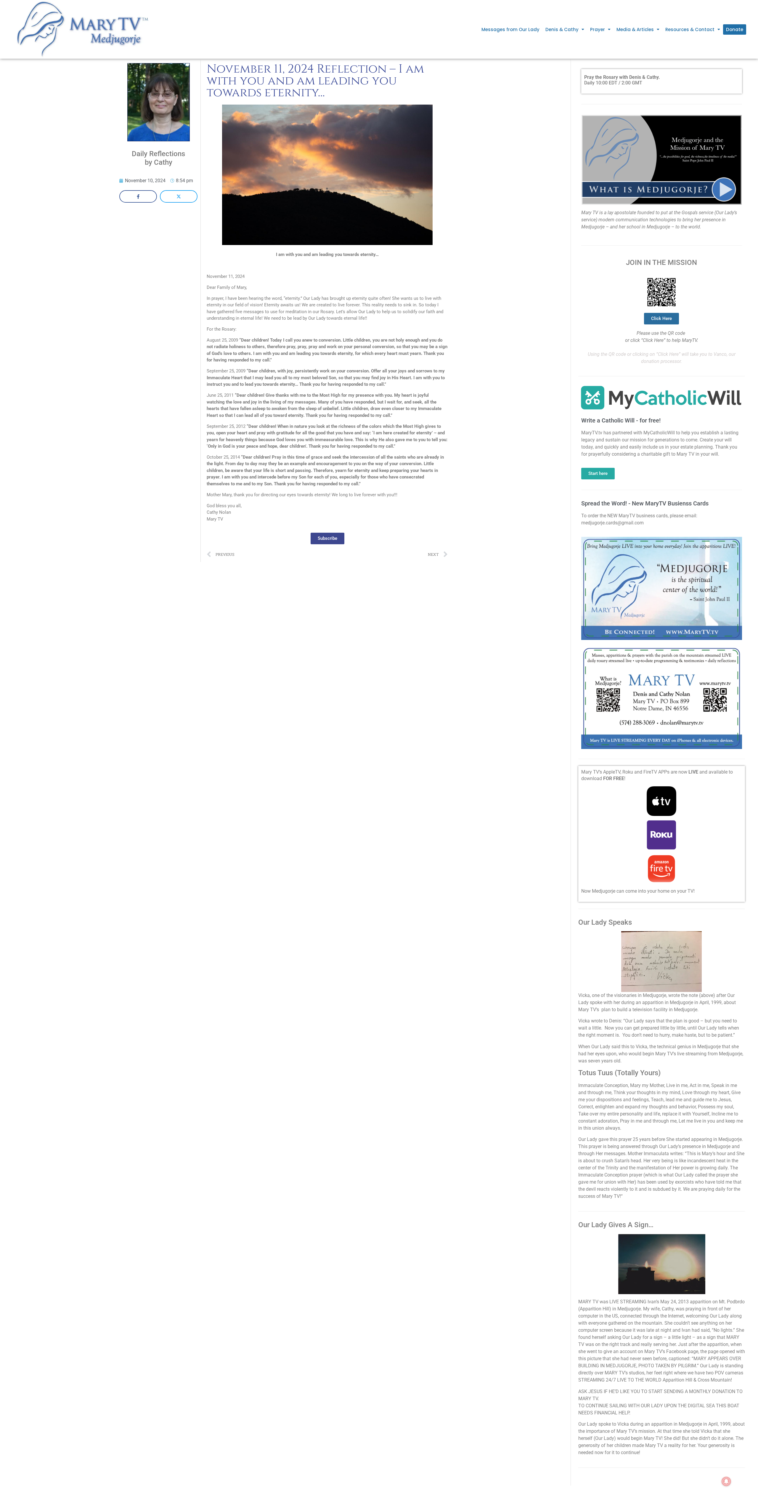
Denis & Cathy (562, 29)
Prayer (597, 29)
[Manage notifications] (726, 1481)
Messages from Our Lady (510, 29)
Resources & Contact (689, 29)
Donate (734, 29)
